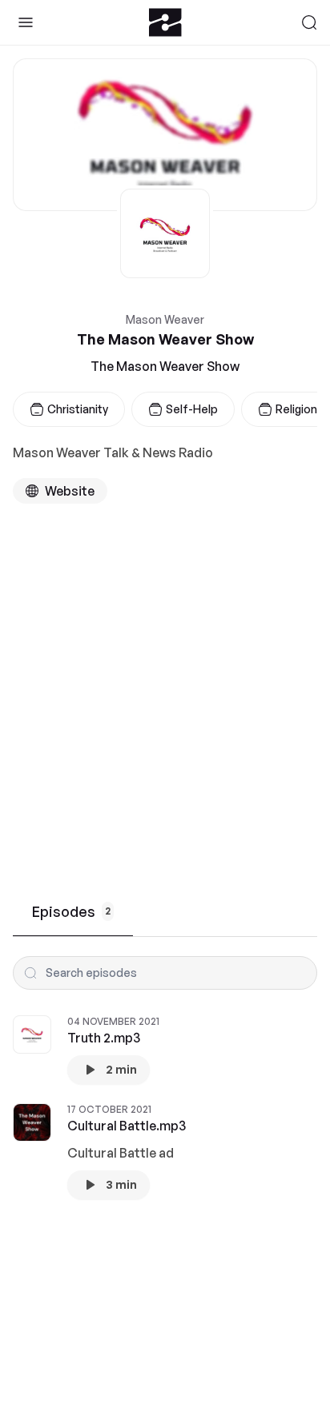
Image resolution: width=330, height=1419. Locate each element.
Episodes (71, 911)
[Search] (309, 22)
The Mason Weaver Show (165, 366)
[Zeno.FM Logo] (165, 22)
